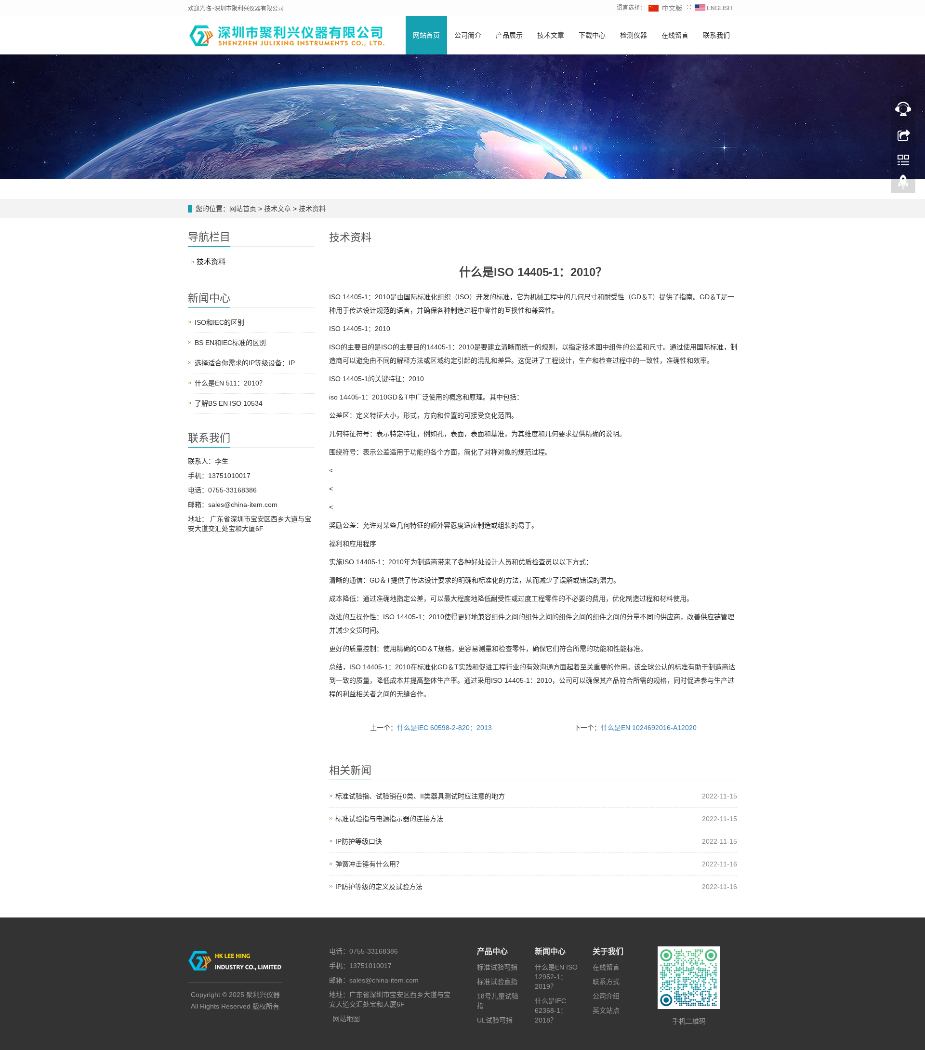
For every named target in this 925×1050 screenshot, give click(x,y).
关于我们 (608, 951)
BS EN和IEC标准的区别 (230, 342)
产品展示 (509, 35)
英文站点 (606, 1010)
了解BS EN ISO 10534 (229, 403)
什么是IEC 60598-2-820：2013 (444, 727)
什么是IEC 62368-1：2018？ (551, 1010)
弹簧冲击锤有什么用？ (369, 864)
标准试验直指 (497, 981)
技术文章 (550, 35)
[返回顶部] (903, 185)
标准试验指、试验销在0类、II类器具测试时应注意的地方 (420, 796)
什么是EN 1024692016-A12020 (649, 727)
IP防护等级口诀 (358, 841)
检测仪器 (633, 35)
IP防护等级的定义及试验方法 (379, 887)
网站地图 (346, 1019)
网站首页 (426, 35)
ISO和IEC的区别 (219, 322)
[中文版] (666, 7)
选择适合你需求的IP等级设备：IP (245, 363)
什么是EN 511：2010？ (230, 383)
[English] (713, 7)
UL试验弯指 (495, 1020)
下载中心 (592, 35)
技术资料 (311, 209)
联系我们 (716, 35)
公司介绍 (606, 996)
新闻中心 (550, 951)
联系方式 (606, 981)
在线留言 (674, 35)
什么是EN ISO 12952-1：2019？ (556, 976)
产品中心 (492, 951)
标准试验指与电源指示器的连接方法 (389, 819)
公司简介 (467, 35)
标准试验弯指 (497, 967)
